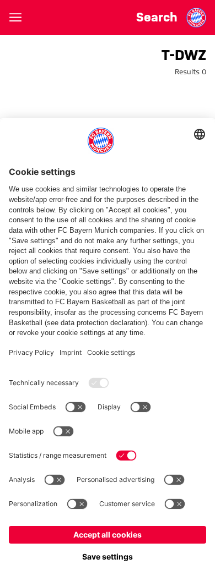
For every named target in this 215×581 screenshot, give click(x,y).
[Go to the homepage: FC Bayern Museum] (196, 18)
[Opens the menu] (15, 17)
